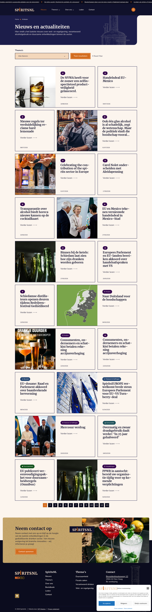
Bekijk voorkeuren (141, 603)
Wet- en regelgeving (85, 588)
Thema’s (49, 580)
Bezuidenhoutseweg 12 (117, 576)
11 (96, 505)
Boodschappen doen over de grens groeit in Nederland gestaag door (101, 2)
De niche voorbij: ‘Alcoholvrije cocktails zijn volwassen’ (56, 2)
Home (17, 19)
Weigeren (124, 603)
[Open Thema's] (59, 9)
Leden (48, 591)
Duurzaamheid (82, 576)
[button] (148, 588)
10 (91, 505)
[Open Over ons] (73, 9)
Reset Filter (98, 56)
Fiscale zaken (81, 580)
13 (107, 505)
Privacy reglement (118, 608)
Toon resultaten (80, 56)
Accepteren (107, 603)
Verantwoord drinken (85, 584)
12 (102, 505)
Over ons (49, 583)
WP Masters (42, 609)
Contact (48, 594)
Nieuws (48, 576)
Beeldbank (49, 587)
